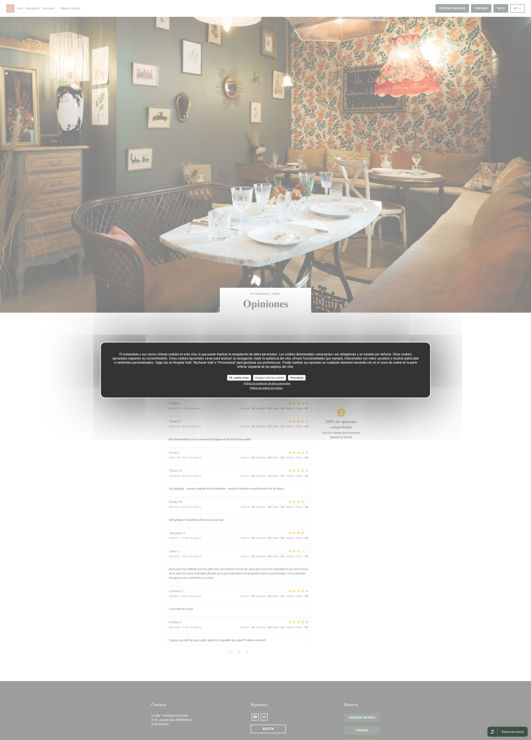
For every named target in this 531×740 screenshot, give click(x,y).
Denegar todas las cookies (269, 377)
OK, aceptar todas (239, 377)
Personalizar (296, 377)
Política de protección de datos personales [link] (267, 383)
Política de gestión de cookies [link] (266, 387)
